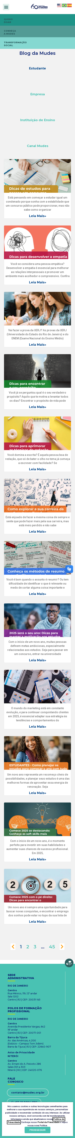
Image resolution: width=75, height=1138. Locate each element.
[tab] (37, 68)
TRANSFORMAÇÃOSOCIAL (15, 44)
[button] (6, 7)
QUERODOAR (8, 21)
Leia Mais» (37, 216)
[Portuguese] (64, 5)
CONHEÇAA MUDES (10, 32)
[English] (59, 5)
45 (52, 947)
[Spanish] (69, 5)
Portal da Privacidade (49, 1122)
